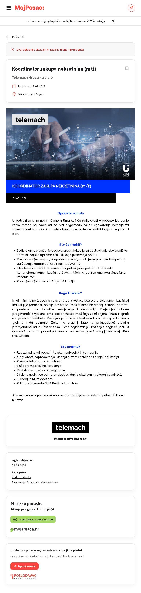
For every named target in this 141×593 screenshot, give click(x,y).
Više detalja (97, 21)
